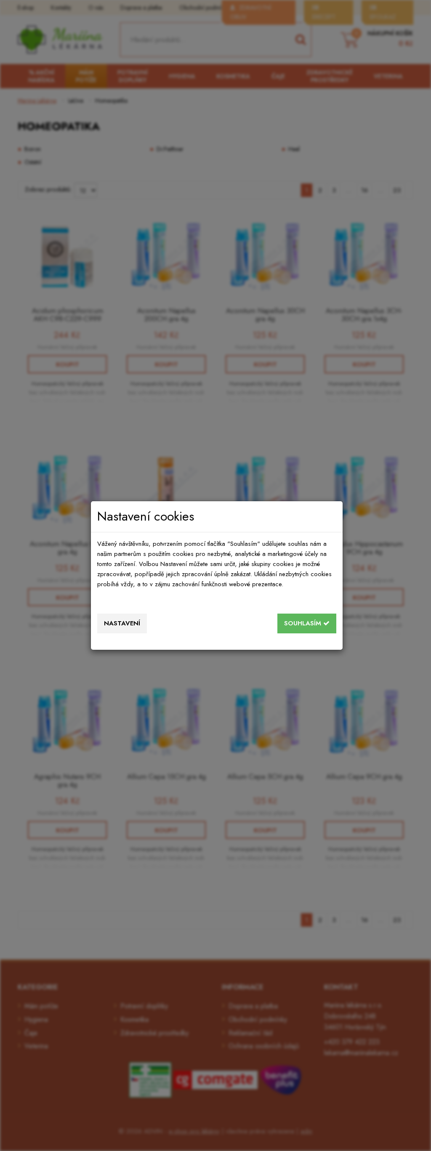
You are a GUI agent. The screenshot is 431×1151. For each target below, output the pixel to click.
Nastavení (122, 623)
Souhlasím (303, 623)
